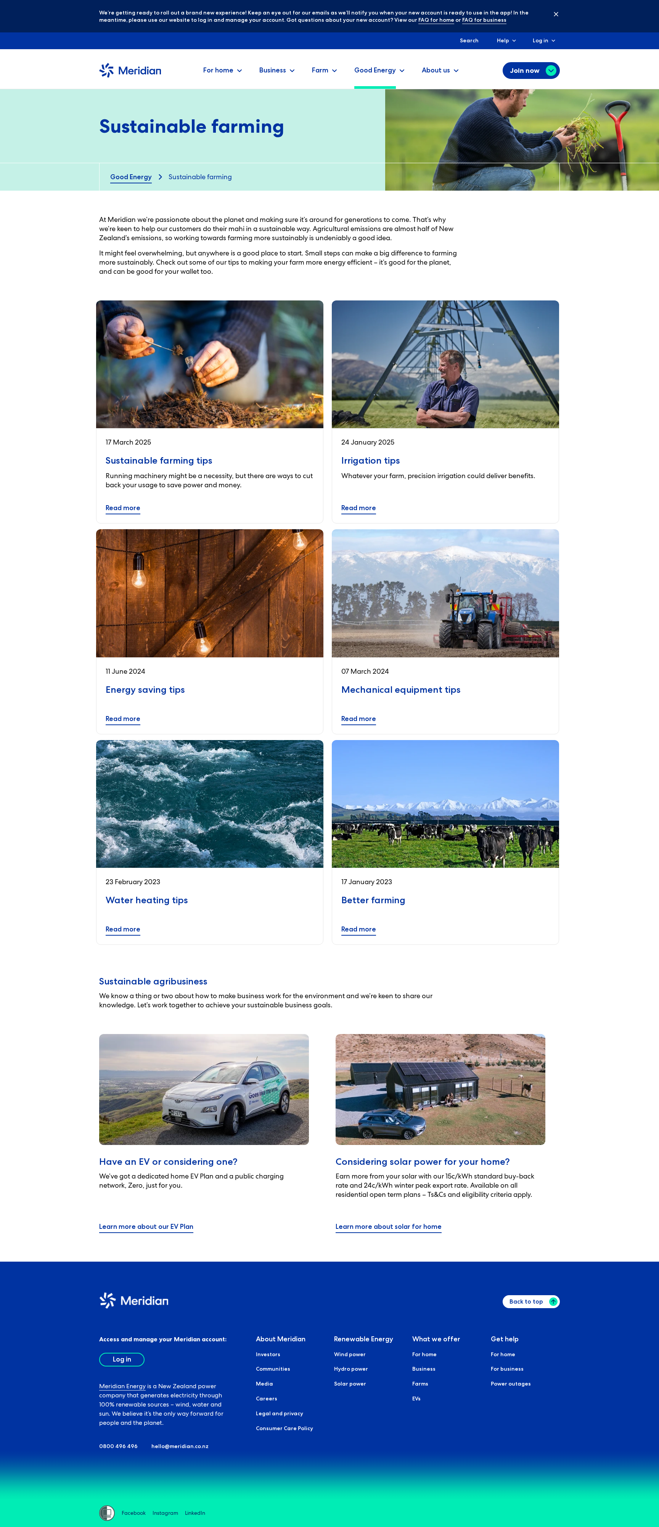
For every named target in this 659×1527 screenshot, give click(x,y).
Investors (268, 1354)
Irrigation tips (370, 460)
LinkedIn (195, 1512)
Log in (540, 40)
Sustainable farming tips (159, 460)
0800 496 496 (118, 1446)
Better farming (373, 900)
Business (424, 1368)
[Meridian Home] (130, 76)
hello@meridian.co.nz (180, 1446)
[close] (550, 13)
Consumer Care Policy (284, 1428)
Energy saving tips (145, 689)
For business (507, 1368)
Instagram (165, 1512)
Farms (420, 1383)
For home (424, 1354)
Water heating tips (147, 900)
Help (503, 40)
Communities (273, 1368)
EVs (416, 1398)
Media (264, 1383)
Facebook (134, 1512)
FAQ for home (436, 19)
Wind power (350, 1354)
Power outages (511, 1383)
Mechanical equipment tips (401, 689)
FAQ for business (484, 19)
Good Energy (131, 177)
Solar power (350, 1383)
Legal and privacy (279, 1413)
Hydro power (351, 1368)
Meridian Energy (122, 1386)
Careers (266, 1398)
